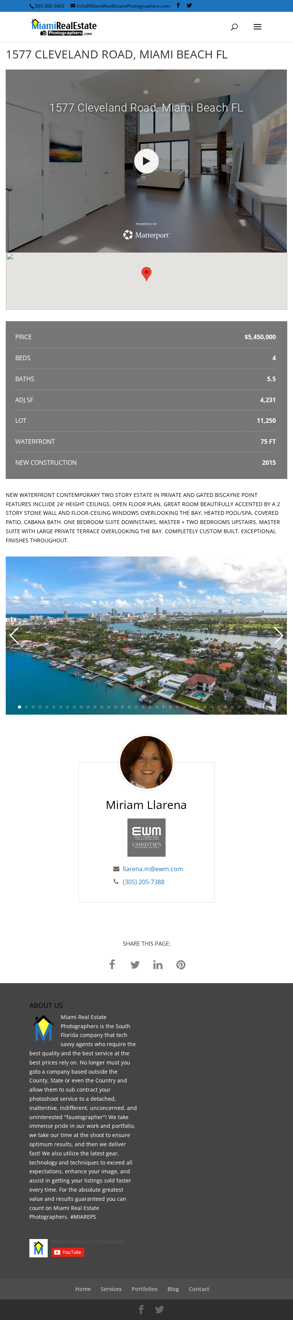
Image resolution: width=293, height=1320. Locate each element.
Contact (199, 1288)
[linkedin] (158, 963)
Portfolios (145, 1288)
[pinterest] (181, 963)
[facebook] (112, 963)
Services (111, 1288)
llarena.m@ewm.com (153, 869)
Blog (173, 1288)
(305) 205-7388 (143, 882)
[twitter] (135, 963)
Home (83, 1288)
